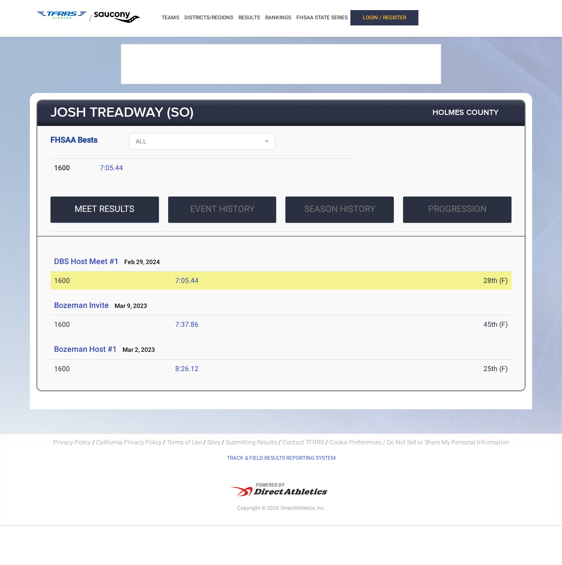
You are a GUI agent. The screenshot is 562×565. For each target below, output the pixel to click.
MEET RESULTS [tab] (104, 209)
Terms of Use (184, 442)
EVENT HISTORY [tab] (222, 209)
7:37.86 (186, 324)
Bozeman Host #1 (85, 349)
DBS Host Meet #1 (86, 261)
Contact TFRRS (303, 442)
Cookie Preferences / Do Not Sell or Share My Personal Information (419, 442)
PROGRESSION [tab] (457, 209)
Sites (213, 442)
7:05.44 (111, 168)
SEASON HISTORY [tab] (339, 209)
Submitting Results (251, 442)
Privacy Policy (72, 442)
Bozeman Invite (81, 305)
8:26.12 (186, 369)
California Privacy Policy (129, 442)
